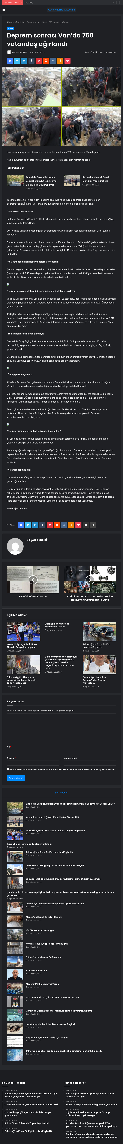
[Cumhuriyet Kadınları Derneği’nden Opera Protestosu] (99, 664)
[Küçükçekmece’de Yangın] (15, 934)
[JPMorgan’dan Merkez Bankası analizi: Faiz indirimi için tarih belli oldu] (15, 1055)
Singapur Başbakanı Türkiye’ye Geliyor (47, 1037)
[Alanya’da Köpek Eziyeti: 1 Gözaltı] (15, 921)
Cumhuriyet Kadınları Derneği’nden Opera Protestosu (94, 680)
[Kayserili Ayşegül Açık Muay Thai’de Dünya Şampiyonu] (23, 631)
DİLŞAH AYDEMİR (20, 52)
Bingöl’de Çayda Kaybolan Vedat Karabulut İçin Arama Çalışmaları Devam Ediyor (41, 181)
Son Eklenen (61, 792)
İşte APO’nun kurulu (36, 970)
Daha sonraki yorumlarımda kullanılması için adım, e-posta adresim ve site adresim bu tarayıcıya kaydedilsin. (62, 769)
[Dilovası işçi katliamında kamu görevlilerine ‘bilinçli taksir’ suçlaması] (23, 664)
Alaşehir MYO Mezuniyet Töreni (42, 983)
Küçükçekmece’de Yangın (40, 930)
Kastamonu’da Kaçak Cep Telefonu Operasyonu (52, 997)
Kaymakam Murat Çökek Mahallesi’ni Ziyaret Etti (52, 817)
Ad (9, 747)
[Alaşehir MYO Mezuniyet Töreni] (15, 988)
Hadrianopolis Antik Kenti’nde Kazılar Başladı (50, 1024)
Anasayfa (13, 22)
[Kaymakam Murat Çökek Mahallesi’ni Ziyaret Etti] (72, 180)
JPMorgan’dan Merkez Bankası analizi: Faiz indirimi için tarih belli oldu (64, 1050)
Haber (22, 22)
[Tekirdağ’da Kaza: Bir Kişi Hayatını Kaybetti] (99, 631)
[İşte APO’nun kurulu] (15, 974)
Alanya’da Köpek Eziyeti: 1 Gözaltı (44, 917)
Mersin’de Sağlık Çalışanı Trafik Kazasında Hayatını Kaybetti (59, 1010)
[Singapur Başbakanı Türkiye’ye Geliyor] (15, 1041)
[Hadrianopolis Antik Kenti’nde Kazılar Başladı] (15, 1028)
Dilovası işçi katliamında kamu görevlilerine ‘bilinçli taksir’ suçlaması (21, 680)
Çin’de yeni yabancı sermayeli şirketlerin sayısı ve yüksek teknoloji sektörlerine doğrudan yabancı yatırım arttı (61, 662)
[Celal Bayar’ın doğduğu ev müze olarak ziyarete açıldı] (15, 869)
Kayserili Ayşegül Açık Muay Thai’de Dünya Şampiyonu (50, 2)
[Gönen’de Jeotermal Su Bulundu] (15, 961)
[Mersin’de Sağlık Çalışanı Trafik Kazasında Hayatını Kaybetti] (15, 1015)
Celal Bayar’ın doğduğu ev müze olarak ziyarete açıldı (55, 865)
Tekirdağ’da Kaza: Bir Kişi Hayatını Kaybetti (96, 646)
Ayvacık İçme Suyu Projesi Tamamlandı (47, 943)
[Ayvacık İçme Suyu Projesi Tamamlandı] (15, 948)
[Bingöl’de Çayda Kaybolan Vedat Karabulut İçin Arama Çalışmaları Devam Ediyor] (15, 180)
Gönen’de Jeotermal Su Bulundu (43, 957)
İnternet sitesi (70, 758)
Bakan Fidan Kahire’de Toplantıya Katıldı (57, 625)
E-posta (11, 758)
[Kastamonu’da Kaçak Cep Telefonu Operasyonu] (15, 1001)
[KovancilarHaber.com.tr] (61, 10)
